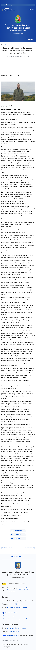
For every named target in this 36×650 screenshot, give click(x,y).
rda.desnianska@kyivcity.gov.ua (16, 607)
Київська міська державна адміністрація (14, 619)
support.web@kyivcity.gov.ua (16, 628)
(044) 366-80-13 (13, 631)
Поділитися (18, 534)
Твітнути (17, 538)
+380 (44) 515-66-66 (14, 604)
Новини (5, 44)
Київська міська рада (8, 616)
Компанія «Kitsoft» (13, 635)
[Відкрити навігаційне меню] (32, 9)
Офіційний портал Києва (10, 613)
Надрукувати (18, 530)
